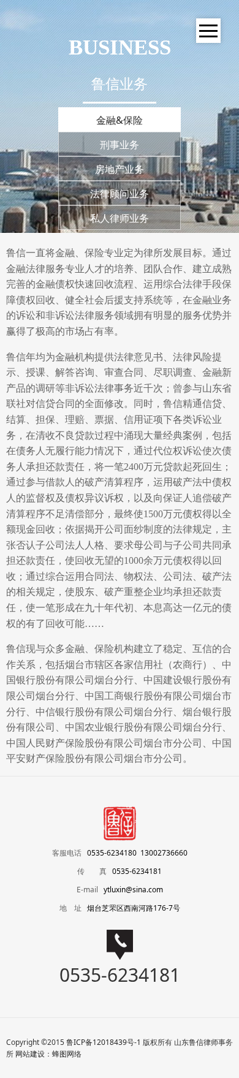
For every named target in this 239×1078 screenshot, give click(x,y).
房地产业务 (119, 169)
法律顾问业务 (119, 193)
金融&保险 (119, 120)
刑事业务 (119, 144)
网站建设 (30, 1054)
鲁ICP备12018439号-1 (103, 1042)
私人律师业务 (119, 218)
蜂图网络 (67, 1054)
